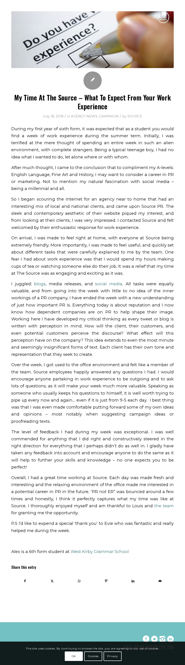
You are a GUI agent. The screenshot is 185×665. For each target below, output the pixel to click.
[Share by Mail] (160, 581)
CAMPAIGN (109, 116)
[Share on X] (52, 581)
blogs (40, 283)
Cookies (93, 656)
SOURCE (134, 116)
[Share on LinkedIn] (133, 581)
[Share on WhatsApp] (79, 581)
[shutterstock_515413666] (92, 39)
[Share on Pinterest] (106, 581)
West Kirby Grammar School (100, 551)
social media (108, 283)
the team (164, 505)
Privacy (112, 656)
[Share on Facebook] (25, 581)
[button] (163, 17)
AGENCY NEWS (84, 116)
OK (74, 656)
